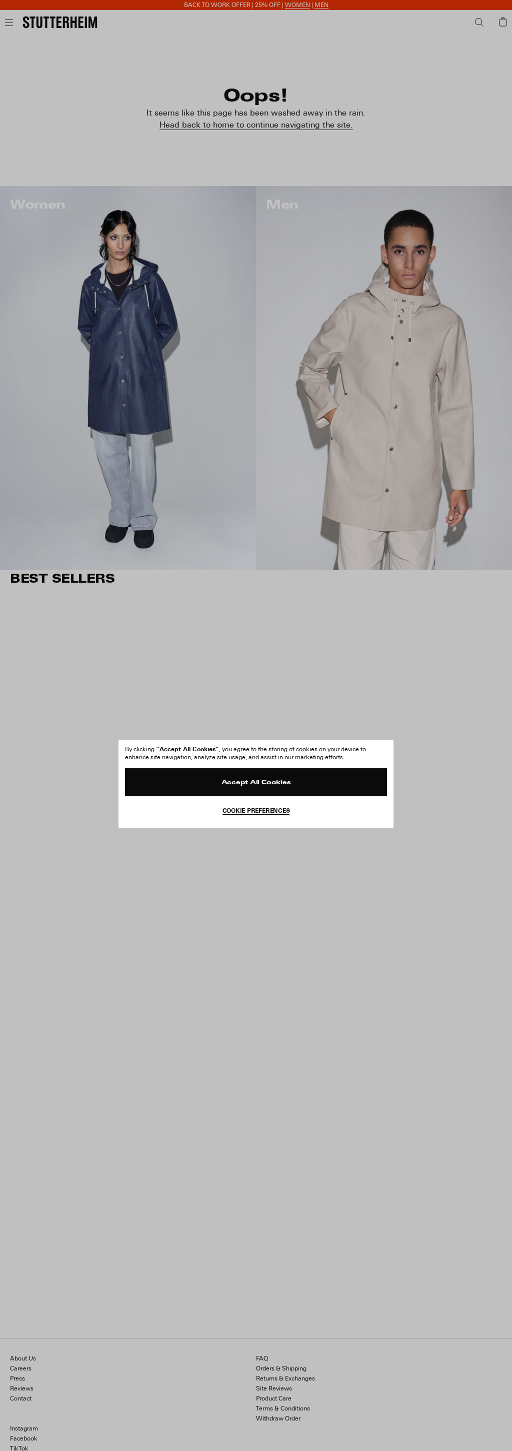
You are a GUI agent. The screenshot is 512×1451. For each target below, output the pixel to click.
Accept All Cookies (256, 783)
